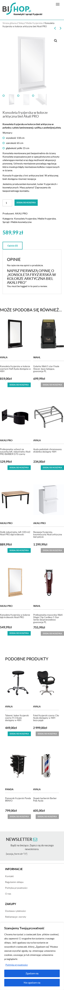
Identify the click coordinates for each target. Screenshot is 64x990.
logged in (25, 286)
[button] (56, 41)
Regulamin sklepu (14, 882)
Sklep (21, 23)
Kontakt (9, 876)
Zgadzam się (32, 973)
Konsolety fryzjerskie (25, 218)
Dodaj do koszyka (26, 203)
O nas (8, 893)
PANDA (9, 789)
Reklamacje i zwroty (15, 916)
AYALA (4, 357)
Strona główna (10, 23)
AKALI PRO (21, 213)
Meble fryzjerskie (34, 23)
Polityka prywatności (16, 964)
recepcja (31, 179)
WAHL (36, 357)
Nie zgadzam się (32, 982)
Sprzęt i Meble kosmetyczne (17, 222)
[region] (32, 956)
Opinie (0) (12, 245)
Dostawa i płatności (15, 911)
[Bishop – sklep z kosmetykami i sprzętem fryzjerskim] (22, 9)
